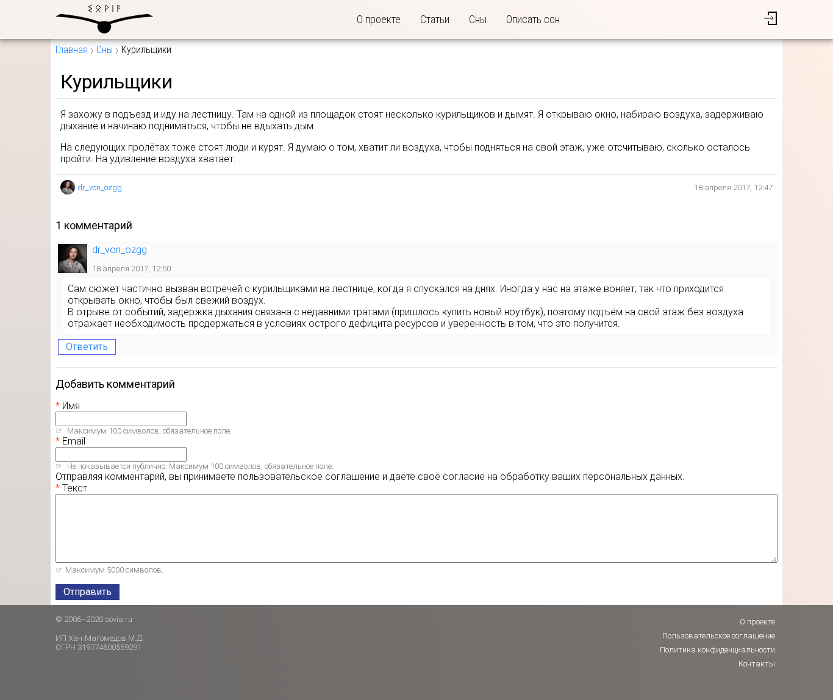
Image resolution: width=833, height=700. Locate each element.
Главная (71, 49)
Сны (478, 19)
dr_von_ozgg (99, 187)
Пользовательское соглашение (718, 635)
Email (73, 441)
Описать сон (533, 19)
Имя (71, 406)
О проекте (379, 19)
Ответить (87, 346)
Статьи (434, 19)
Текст (74, 488)
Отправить (87, 592)
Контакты (756, 663)
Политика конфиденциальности (717, 649)
